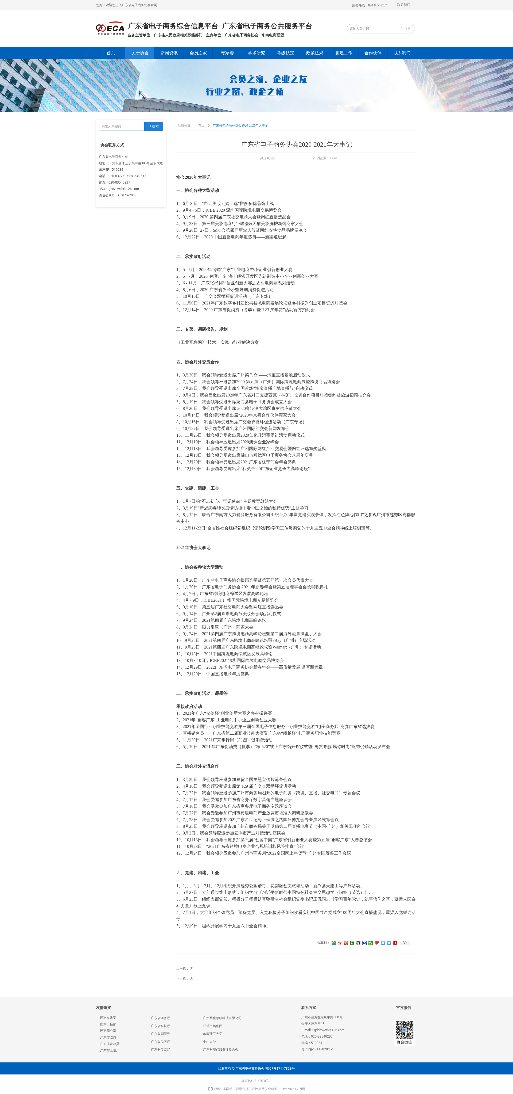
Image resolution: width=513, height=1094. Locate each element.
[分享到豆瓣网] (352, 943)
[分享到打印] (383, 943)
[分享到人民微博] (395, 943)
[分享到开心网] (346, 943)
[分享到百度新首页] (364, 943)
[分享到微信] (370, 943)
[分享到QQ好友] (358, 943)
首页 (201, 125)
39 (405, 943)
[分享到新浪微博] (340, 943)
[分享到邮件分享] (389, 943)
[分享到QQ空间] (334, 943)
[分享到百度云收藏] (377, 943)
